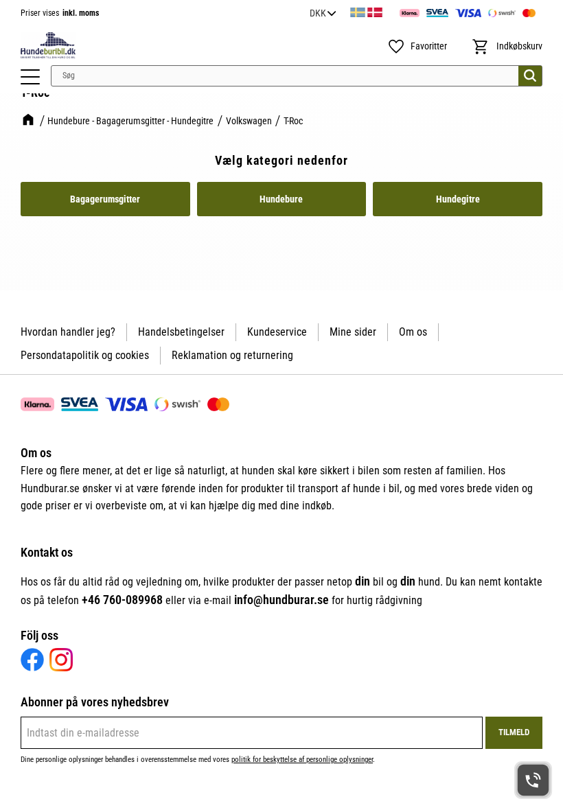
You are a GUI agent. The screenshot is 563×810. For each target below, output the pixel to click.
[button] (30, 76)
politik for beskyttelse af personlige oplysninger (302, 759)
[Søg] (530, 76)
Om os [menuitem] (413, 331)
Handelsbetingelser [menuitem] (181, 331)
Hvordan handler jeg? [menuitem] (68, 331)
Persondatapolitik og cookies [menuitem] (85, 355)
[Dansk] (374, 10)
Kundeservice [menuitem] (277, 331)
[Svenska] (357, 10)
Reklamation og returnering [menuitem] (232, 355)
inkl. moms (80, 13)
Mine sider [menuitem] (353, 331)
